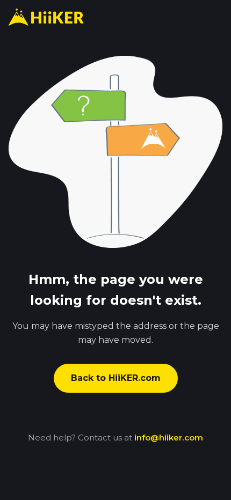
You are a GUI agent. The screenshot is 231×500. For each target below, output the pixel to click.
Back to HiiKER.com (116, 378)
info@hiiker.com (168, 437)
